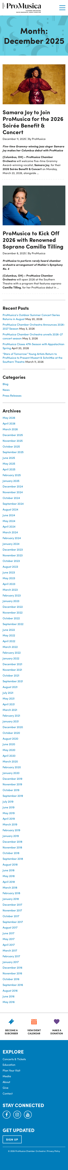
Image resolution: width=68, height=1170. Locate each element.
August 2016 (10, 990)
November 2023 (13, 555)
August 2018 (10, 864)
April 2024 (9, 526)
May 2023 (9, 578)
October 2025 (11, 446)
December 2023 (13, 549)
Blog (5, 384)
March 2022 (10, 647)
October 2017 (11, 916)
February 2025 (12, 475)
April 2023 (9, 584)
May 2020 (9, 750)
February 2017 (11, 956)
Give (5, 1087)
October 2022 (11, 618)
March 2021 (10, 710)
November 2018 (12, 847)
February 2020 (12, 767)
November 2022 (12, 612)
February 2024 (12, 538)
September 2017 (13, 922)
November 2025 (13, 440)
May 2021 (8, 698)
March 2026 (10, 429)
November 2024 (13, 492)
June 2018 (8, 870)
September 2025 (13, 452)
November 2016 (12, 973)
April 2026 (9, 423)
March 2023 (10, 589)
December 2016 (12, 967)
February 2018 (11, 893)
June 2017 (8, 933)
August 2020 (10, 738)
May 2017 (8, 939)
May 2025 (9, 463)
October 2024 (11, 498)
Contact (8, 1093)
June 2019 (8, 807)
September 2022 (13, 624)
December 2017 (12, 904)
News (6, 390)
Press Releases (12, 395)
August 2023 (10, 566)
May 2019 (9, 813)
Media (7, 1076)
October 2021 (11, 675)
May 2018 (9, 876)
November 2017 (12, 910)
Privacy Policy (53, 1151)
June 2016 (8, 996)
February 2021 (11, 715)
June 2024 (9, 515)
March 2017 (10, 950)
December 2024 (13, 486)
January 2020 (11, 773)
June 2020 (9, 744)
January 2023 (11, 601)
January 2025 (11, 481)
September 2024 (13, 503)
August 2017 (10, 927)
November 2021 (12, 669)
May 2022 (9, 635)
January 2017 (11, 962)
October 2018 (11, 853)
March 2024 (10, 532)
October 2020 (11, 733)
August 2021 (10, 687)
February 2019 (11, 830)
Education (9, 1064)
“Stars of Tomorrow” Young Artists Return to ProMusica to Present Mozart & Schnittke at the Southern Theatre (32, 358)
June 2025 (9, 458)
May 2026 (9, 417)
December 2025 (13, 435)
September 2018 (13, 858)
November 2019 (12, 784)
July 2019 (8, 801)
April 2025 (9, 469)
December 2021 (12, 664)
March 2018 (10, 887)
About (6, 1082)
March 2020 (10, 761)
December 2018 (12, 841)
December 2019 (12, 778)
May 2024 (9, 521)
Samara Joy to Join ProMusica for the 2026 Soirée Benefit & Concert (33, 122)
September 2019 (13, 795)
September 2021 (13, 681)
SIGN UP (12, 1139)
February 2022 (12, 652)
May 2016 (9, 1002)
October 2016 (11, 979)
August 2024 (10, 509)
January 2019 (11, 836)
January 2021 (11, 721)
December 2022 (13, 606)
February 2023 (12, 595)
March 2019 (10, 824)
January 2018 (11, 899)
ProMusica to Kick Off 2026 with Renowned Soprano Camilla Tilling (33, 240)
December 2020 (13, 727)
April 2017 (9, 944)
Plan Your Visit (11, 1070)
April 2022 (9, 641)
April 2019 (9, 818)
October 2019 (11, 790)
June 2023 (9, 572)
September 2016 (13, 985)
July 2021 (8, 692)
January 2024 (11, 544)
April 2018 (9, 881)
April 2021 (9, 704)
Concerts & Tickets (14, 1059)
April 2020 (9, 755)
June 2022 (9, 629)
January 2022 (11, 658)
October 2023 (11, 561)
